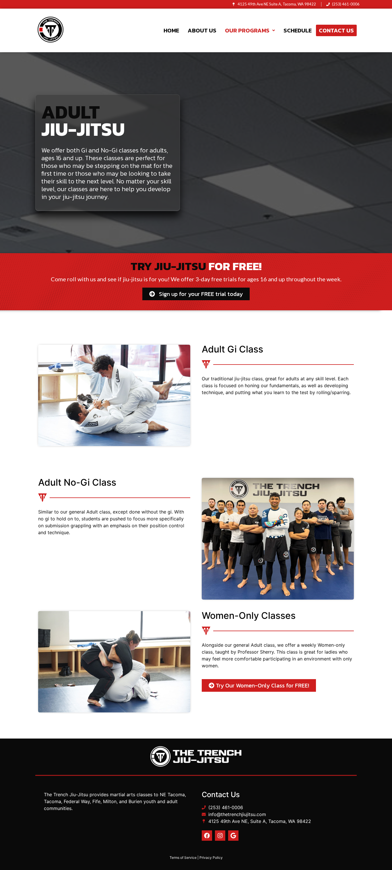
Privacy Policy (211, 857)
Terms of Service (183, 857)
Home (171, 30)
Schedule (298, 30)
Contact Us (336, 30)
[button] (250, 30)
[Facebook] (207, 835)
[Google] (233, 835)
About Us (202, 30)
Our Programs (247, 30)
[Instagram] (220, 835)
